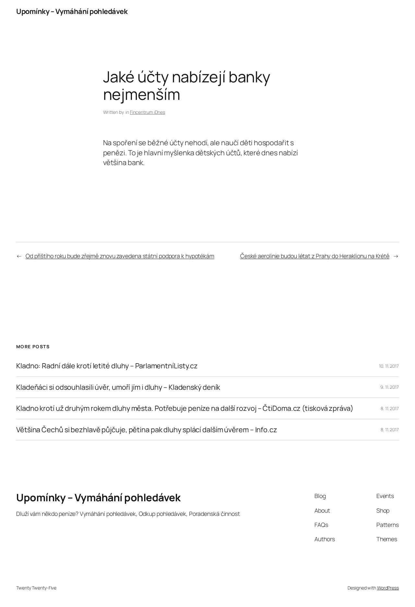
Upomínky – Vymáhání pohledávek (71, 11)
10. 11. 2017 (389, 366)
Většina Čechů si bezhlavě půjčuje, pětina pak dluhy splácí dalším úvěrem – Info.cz (146, 430)
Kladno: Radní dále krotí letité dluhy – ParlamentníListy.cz (107, 366)
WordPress (388, 588)
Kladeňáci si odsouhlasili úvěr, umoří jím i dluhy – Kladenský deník (118, 387)
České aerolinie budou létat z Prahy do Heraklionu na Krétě (314, 256)
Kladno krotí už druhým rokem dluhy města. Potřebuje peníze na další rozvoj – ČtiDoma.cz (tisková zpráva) (184, 408)
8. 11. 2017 (390, 408)
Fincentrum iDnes (147, 112)
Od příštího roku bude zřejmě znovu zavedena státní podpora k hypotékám (120, 256)
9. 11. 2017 (389, 387)
